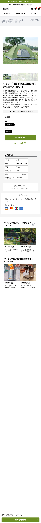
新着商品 (7, 13)
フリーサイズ (10, 124)
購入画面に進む (20, 137)
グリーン (8, 131)
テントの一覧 (19, 20)
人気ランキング (34, 13)
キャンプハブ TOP (7, 20)
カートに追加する (20, 143)
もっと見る (34, 224)
